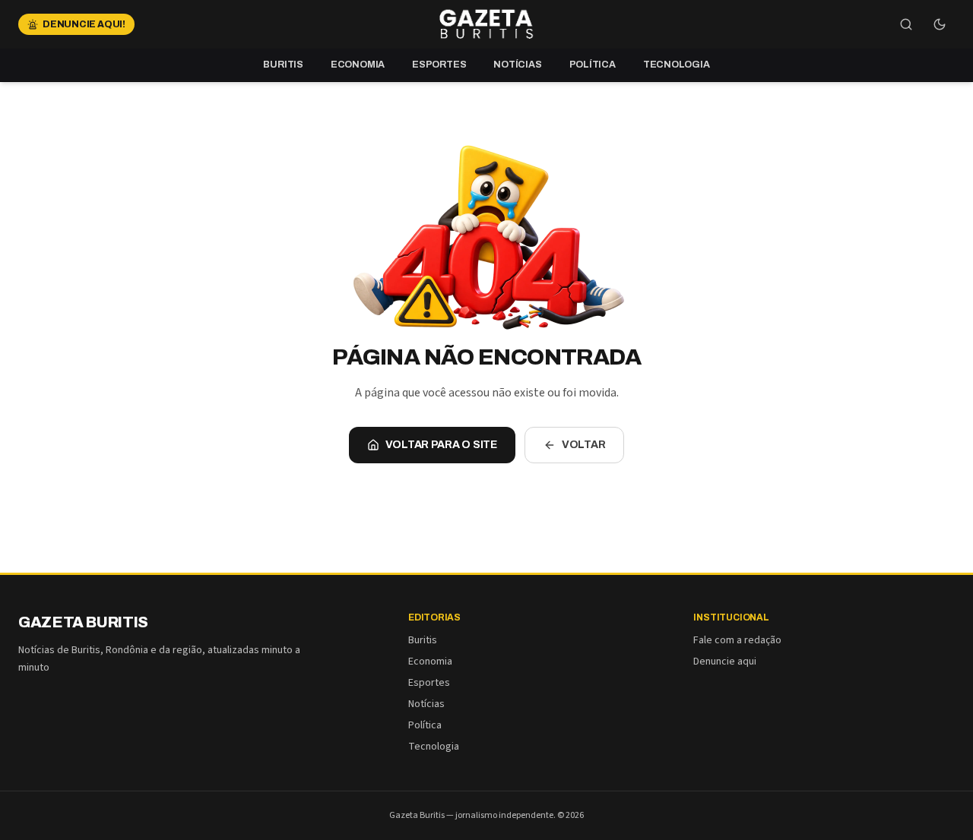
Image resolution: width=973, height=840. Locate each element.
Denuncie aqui (724, 661)
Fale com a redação (737, 640)
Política (592, 64)
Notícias (517, 64)
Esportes (439, 64)
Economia (358, 64)
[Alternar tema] (939, 24)
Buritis (283, 64)
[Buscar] (906, 24)
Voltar (584, 444)
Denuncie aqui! (84, 24)
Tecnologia (676, 64)
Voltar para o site (441, 444)
